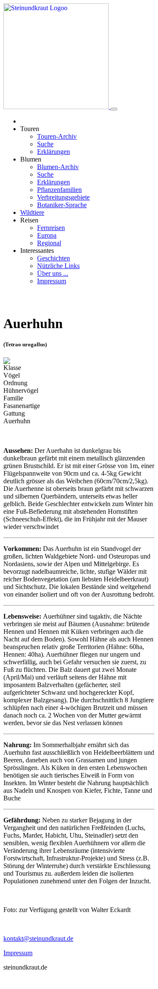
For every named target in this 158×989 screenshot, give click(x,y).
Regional (49, 243)
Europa (46, 235)
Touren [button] (29, 128)
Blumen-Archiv (58, 166)
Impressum (51, 281)
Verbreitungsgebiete (63, 197)
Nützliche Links (58, 265)
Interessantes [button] (37, 250)
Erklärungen (53, 151)
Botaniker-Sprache (62, 204)
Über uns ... (52, 273)
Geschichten (53, 258)
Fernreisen (51, 227)
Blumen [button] (30, 159)
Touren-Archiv (57, 136)
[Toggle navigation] (113, 109)
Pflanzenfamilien (59, 189)
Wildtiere (32, 212)
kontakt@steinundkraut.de (38, 938)
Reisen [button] (29, 220)
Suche (45, 144)
